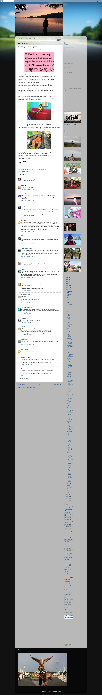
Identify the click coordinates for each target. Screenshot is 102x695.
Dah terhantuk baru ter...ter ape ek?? (70, 472)
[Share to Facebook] (44, 169)
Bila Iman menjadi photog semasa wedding (69, 341)
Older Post (57, 384)
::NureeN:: (23, 318)
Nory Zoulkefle (25, 307)
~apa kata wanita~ (68, 509)
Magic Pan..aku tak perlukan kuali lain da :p (69, 447)
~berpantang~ (67, 521)
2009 (67, 498)
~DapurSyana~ (68, 526)
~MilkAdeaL (67, 557)
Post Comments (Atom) (29, 387)
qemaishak (24, 282)
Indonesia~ (67, 602)
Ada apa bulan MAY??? (69, 466)
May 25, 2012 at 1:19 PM (27, 277)
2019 (67, 279)
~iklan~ (66, 543)
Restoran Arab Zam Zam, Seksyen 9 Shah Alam (70, 424)
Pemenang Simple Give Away (70, 404)
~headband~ (67, 541)
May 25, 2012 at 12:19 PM (27, 231)
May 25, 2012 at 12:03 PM (27, 200)
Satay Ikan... (70, 431)
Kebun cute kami (69, 351)
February (69, 487)
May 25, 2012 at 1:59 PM (27, 302)
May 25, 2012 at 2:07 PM (27, 313)
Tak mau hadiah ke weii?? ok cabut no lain (70, 386)
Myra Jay (23, 339)
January (69, 490)
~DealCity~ (67, 528)
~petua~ (66, 561)
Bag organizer (70, 329)
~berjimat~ (66, 519)
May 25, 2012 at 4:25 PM (27, 334)
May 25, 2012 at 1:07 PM (27, 256)
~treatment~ (67, 592)
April (68, 483)
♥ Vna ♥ (23, 205)
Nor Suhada (24, 294)
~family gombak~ (68, 531)
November (69, 294)
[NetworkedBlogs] (69, 616)
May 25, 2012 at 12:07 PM (27, 215)
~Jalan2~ (66, 544)
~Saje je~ (66, 573)
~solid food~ (67, 579)
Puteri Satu (24, 177)
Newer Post (21, 384)
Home (40, 384)
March (69, 485)
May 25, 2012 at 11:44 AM (27, 189)
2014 (67, 285)
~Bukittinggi (67, 522)
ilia (22, 269)
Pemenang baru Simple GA (70, 391)
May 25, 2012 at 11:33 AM (27, 180)
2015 (67, 283)
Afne (22, 185)
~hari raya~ (67, 539)
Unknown (23, 349)
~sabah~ (66, 571)
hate (65, 597)
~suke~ (66, 583)
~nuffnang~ (67, 559)
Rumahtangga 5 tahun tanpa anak (70, 347)
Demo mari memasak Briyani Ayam (70, 313)
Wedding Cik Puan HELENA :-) (70, 441)
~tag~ (65, 591)
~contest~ (66, 524)
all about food (67, 594)
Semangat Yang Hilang (69, 325)
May (68, 310)
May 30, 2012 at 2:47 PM (27, 353)
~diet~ (65, 530)
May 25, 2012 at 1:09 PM (27, 264)
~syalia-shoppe (68, 585)
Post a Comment (24, 378)
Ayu (22, 220)
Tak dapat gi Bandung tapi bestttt (70, 355)
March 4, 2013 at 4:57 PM (27, 375)
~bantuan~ (67, 517)
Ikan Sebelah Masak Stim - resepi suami (70, 334)
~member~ (67, 553)
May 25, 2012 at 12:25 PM (27, 244)
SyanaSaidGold (68, 607)
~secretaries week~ (67, 575)
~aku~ (65, 507)
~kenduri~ (66, 550)
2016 (67, 281)
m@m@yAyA (24, 326)
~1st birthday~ (67, 506)
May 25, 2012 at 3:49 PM (27, 322)
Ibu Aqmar (23, 261)
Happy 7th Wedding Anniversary (70, 435)
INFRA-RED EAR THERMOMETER (70, 396)
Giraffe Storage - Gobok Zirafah (70, 372)
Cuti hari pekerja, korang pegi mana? (69, 479)
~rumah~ (66, 569)
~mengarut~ (67, 555)
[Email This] (39, 169)
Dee (22, 193)
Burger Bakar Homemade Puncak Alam (70, 455)
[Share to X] (42, 169)
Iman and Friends (68, 599)
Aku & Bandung (69, 359)
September (70, 301)
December (69, 291)
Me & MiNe (21, 6)
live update (67, 604)
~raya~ (66, 567)
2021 (67, 277)
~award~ (66, 512)
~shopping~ (67, 577)
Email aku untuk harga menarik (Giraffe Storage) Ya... (69, 365)
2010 (67, 496)
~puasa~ (66, 565)
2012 (67, 289)
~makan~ (66, 552)
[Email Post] (37, 169)
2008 (67, 500)
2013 (67, 287)
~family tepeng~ (68, 534)
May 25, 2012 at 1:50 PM (27, 290)
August (69, 304)
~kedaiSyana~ (67, 548)
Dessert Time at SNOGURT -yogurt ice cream (70, 410)
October (69, 297)
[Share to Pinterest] (45, 169)
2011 (67, 494)
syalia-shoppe (67, 606)
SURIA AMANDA (25, 248)
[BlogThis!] (41, 169)
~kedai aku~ (67, 546)
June (68, 308)
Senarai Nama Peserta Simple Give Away (70, 417)
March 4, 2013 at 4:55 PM (27, 364)
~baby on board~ (68, 514)
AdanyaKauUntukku (26, 235)
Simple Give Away (70, 429)
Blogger (59, 691)
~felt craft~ (66, 537)
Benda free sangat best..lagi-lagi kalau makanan (70, 379)
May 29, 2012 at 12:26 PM (27, 344)
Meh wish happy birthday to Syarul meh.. (70, 320)
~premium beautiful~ (66, 563)
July (68, 306)
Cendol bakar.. (69, 401)
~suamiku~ (67, 581)
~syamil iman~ (25, 171)
